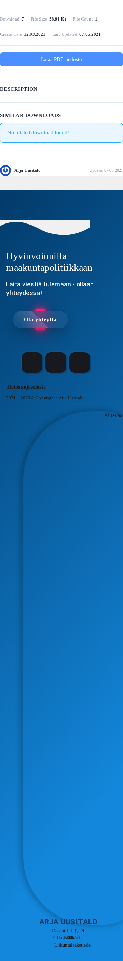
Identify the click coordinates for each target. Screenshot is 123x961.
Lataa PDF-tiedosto (61, 59)
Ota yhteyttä (40, 319)
